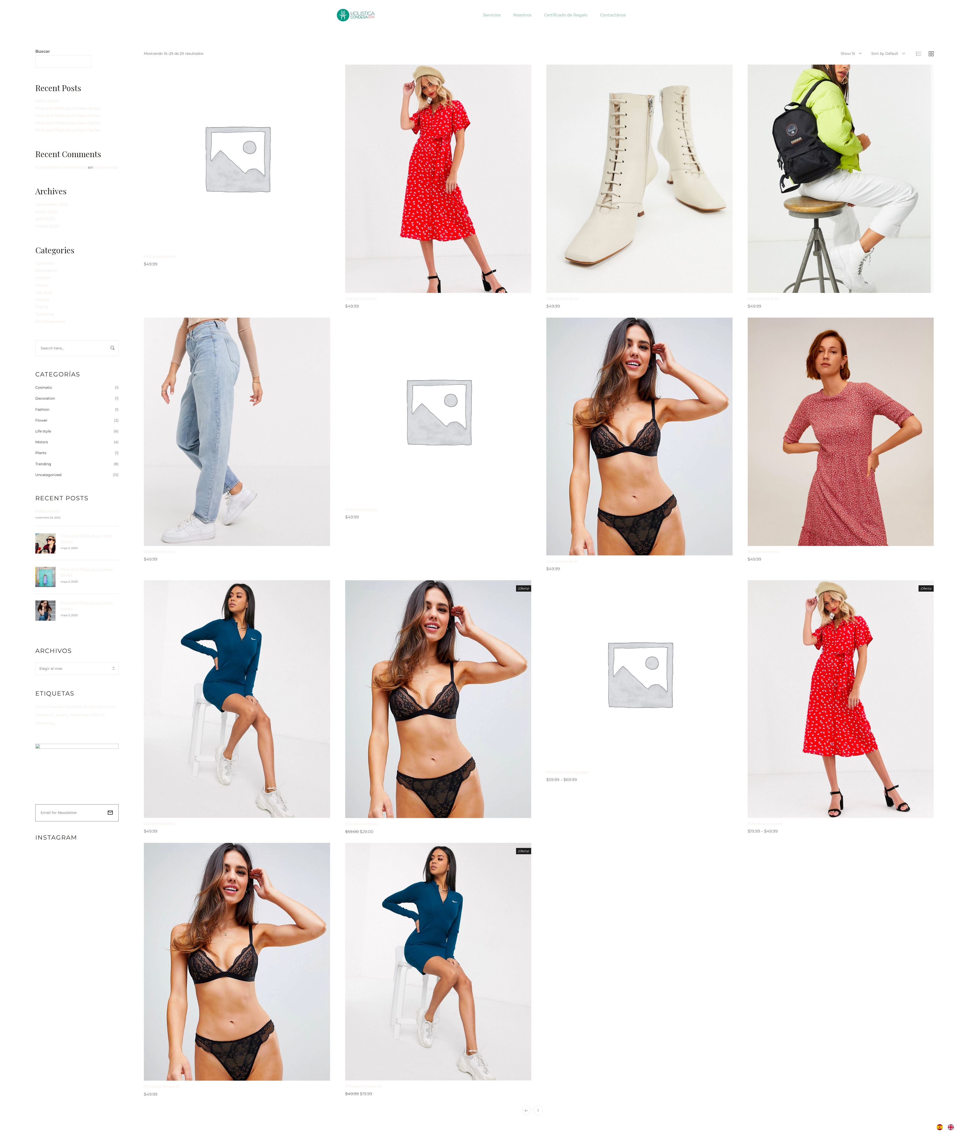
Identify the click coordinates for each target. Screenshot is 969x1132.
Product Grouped (765, 823)
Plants (41, 307)
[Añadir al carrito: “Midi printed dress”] (218, 245)
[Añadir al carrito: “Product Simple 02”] (419, 1075)
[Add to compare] (256, 245)
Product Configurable (567, 772)
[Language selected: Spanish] (948, 1127)
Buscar (42, 51)
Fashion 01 (44, 715)
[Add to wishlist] (243, 245)
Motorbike (80, 715)
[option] (952, 1127)
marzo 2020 (47, 226)
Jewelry (62, 715)
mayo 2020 (46, 211)
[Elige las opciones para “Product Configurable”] (620, 761)
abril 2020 (45, 218)
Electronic (107, 706)
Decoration (46, 270)
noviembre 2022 (51, 204)
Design (90, 706)
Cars (39, 706)
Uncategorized (50, 321)
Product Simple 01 (162, 1086)
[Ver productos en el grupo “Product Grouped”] (821, 813)
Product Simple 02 (363, 1086)
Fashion (43, 277)
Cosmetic (45, 263)
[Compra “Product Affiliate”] (419, 813)
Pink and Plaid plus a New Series (67, 108)
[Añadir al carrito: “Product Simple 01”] (218, 1075)
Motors (42, 299)
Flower (42, 285)
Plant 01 (97, 715)
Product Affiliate (361, 824)
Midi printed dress (160, 256)
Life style (44, 292)
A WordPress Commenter (61, 167)
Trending (44, 314)
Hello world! (47, 101)
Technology (45, 723)
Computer (54, 706)
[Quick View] (230, 245)
